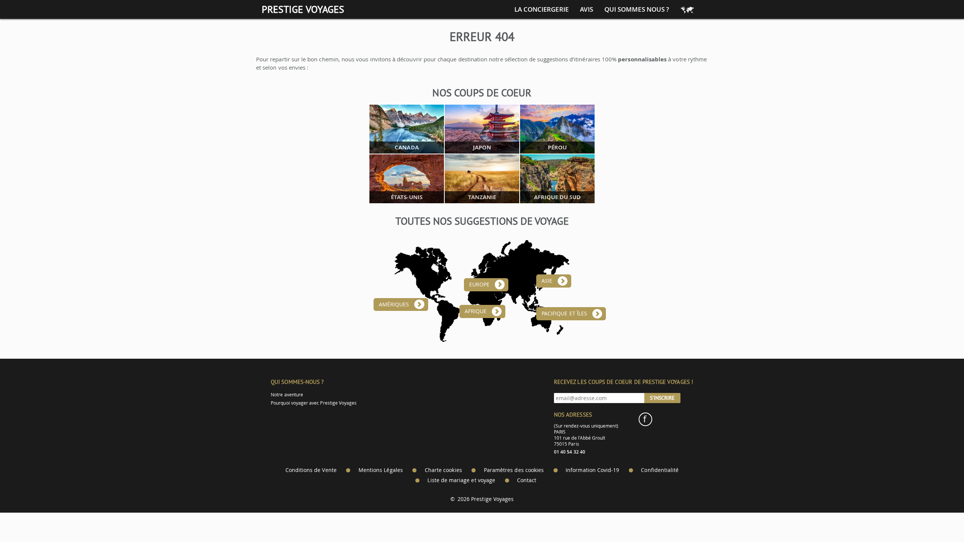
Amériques (394, 304)
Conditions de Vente (311, 470)
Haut (937, 518)
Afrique (476, 311)
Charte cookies (443, 470)
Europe (479, 284)
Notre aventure (287, 394)
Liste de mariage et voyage (461, 480)
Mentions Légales (380, 470)
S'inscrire (662, 397)
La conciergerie (541, 9)
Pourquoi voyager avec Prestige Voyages (314, 403)
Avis (586, 9)
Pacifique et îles (564, 313)
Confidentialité (660, 470)
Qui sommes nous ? (636, 9)
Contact (526, 480)
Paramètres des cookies (514, 470)
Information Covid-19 (592, 470)
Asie (546, 280)
